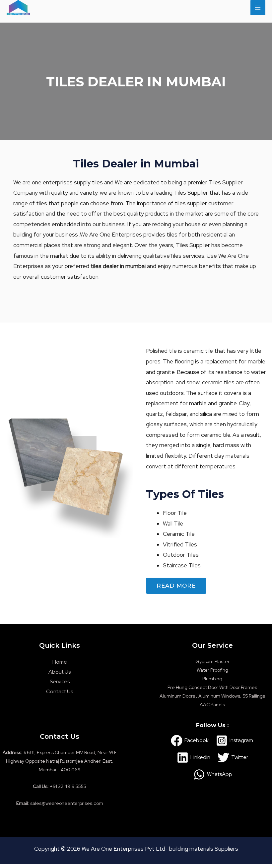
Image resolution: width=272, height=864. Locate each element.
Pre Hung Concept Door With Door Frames (212, 687)
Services (60, 681)
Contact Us (59, 691)
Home (59, 661)
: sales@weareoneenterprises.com (59, 803)
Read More (176, 585)
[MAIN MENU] (258, 7)
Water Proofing (212, 670)
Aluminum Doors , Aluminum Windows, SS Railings (212, 696)
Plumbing (212, 679)
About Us (59, 671)
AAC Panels (212, 705)
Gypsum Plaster (212, 661)
